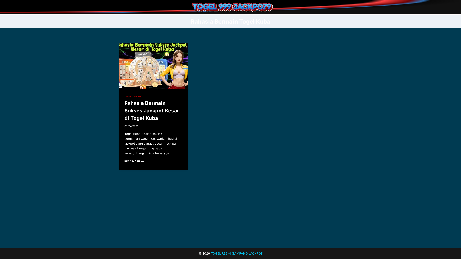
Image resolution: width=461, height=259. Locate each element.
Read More (134, 161)
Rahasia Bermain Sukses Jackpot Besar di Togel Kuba (151, 110)
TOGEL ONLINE (132, 96)
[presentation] (153, 66)
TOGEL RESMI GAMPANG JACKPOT (237, 253)
